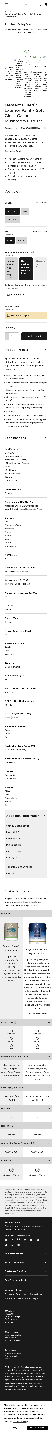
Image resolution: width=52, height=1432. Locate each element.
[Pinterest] (31, 1240)
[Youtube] (25, 1240)
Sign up (8, 1226)
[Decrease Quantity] (7, 336)
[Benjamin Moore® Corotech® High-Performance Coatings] (18, 1316)
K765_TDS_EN (12, 873)
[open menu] (6, 4)
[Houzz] (6, 1245)
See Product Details (13, 151)
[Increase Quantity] (17, 336)
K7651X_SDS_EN (13, 838)
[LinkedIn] (12, 1245)
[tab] (9, 74)
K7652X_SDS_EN (13, 845)
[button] (39, 4)
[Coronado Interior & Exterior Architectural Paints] (18, 1354)
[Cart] (45, 4)
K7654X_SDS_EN (13, 858)
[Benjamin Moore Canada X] (38, 1240)
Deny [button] (14, 1428)
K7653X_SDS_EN (13, 851)
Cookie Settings (20, 1421)
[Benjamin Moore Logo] (26, 4)
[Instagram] (12, 1240)
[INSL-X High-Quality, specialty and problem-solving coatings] (18, 1336)
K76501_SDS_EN (13, 832)
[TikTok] (18, 1245)
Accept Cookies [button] (37, 1428)
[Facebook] (6, 1240)
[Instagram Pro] (18, 1240)
